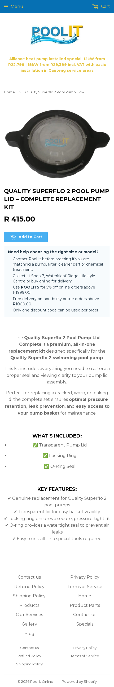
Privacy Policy (84, 577)
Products (29, 605)
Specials (84, 624)
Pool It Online (41, 681)
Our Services (29, 614)
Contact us (29, 577)
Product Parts (85, 605)
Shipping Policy (29, 595)
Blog (29, 633)
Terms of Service (84, 586)
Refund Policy (29, 586)
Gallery (29, 624)
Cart (105, 6)
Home (9, 92)
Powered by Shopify (79, 681)
